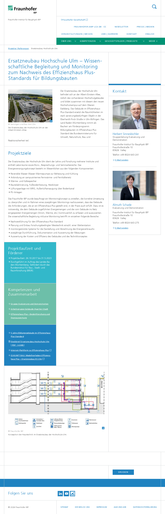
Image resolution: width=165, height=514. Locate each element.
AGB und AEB (120, 507)
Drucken (123, 472)
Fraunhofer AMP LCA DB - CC (90, 27)
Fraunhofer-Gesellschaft (74, 20)
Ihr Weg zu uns (82, 507)
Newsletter (121, 27)
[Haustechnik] (56, 399)
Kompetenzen (88, 41)
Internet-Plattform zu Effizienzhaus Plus (30, 350)
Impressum (102, 507)
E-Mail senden (121, 160)
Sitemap (64, 507)
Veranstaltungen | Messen (77, 34)
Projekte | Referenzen (18, 48)
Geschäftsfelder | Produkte (121, 41)
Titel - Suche (154, 6)
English (150, 34)
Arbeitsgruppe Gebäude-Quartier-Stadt (29, 309)
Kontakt (132, 34)
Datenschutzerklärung (145, 507)
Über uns (66, 41)
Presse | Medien (145, 27)
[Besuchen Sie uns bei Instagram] (72, 493)
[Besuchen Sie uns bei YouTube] (66, 493)
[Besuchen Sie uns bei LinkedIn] (60, 493)
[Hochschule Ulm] (28, 105)
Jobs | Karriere (109, 34)
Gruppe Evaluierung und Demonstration (30, 304)
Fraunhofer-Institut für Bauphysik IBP (24, 20)
